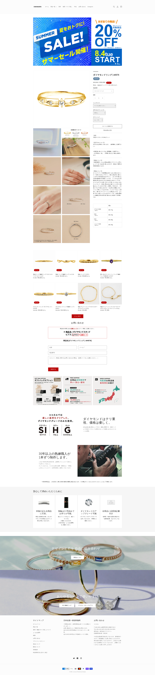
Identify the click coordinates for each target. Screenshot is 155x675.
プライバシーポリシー (39, 641)
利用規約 (35, 649)
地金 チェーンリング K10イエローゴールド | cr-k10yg (87, 307)
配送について (36, 646)
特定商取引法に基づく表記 (40, 652)
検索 (34, 635)
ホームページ (36, 624)
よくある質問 (36, 632)
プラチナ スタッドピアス (85, 605)
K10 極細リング (66, 605)
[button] (114, 7)
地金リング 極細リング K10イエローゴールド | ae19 (43, 275)
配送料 (99, 85)
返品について (36, 644)
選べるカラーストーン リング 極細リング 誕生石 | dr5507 (110, 275)
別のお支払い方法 (107, 130)
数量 (94, 95)
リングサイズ (96, 102)
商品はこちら (77, 557)
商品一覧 (35, 627)
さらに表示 (77, 316)
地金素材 (95, 88)
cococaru (75, 671)
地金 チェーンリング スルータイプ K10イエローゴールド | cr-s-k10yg (110, 307)
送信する (53, 369)
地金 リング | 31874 (83, 274)
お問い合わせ (36, 638)
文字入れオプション (98, 110)
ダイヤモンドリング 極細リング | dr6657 (65, 307)
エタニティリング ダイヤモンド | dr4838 (42, 307)
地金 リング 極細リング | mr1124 (65, 274)
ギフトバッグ (96, 117)
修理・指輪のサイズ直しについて (42, 629)
